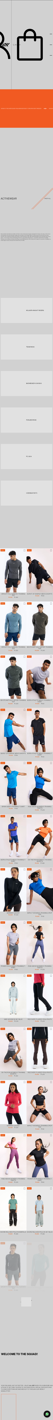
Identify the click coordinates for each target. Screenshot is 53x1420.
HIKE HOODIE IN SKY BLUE (13, 1019)
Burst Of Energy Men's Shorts (39, 594)
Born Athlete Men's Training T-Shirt (39, 701)
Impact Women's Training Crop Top (39, 913)
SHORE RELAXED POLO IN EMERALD (13, 1232)
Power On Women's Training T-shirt (13, 966)
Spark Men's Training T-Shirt (13, 806)
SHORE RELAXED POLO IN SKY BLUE (40, 1232)
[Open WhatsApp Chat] (47, 1414)
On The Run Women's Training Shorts (40, 860)
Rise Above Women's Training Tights (39, 807)
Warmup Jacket (13, 913)
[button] (30, 44)
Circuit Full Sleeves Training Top (13, 594)
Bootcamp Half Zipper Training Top (39, 647)
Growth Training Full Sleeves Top (13, 1285)
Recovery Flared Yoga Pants (40, 1019)
